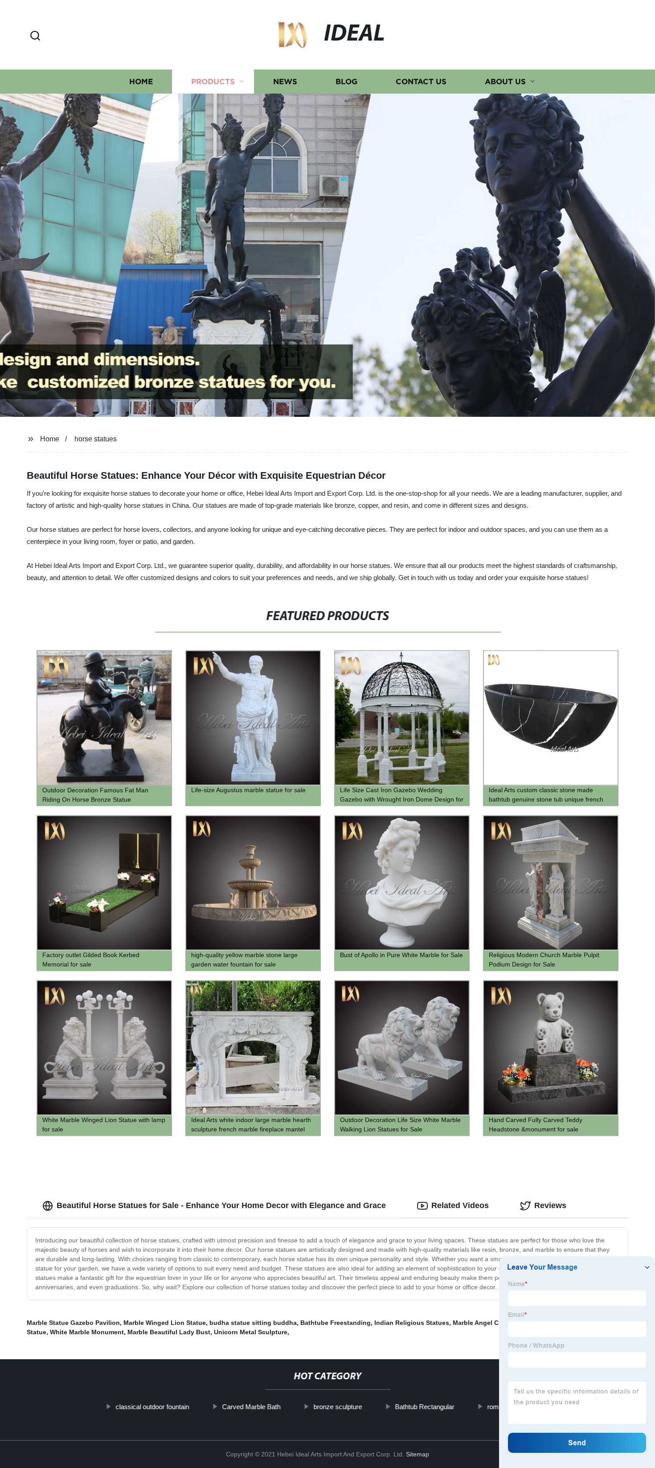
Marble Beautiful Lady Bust (168, 1332)
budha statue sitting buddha (253, 1322)
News (285, 81)
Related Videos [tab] (460, 1205)
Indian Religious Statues (411, 1322)
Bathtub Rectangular (424, 1406)
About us (505, 81)
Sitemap (417, 1454)
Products (213, 81)
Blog (346, 81)
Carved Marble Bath (251, 1406)
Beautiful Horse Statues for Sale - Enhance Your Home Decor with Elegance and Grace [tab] (221, 1205)
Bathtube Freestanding (335, 1322)
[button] (35, 36)
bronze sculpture (337, 1406)
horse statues (95, 439)
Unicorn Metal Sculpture (250, 1332)
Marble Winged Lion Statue (164, 1322)
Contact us (421, 81)
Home (141, 81)
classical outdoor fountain (152, 1406)
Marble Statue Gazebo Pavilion (73, 1322)
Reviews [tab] (550, 1205)
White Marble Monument (87, 1332)
